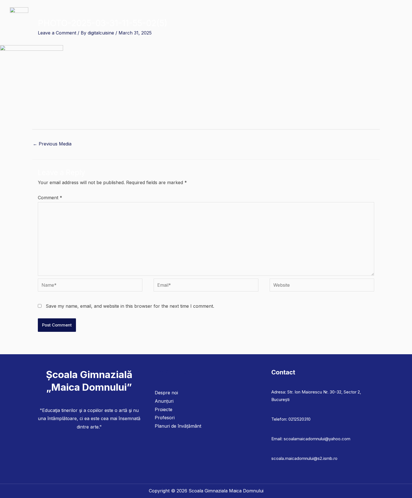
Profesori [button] (163, 16)
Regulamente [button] (306, 16)
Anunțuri (365, 16)
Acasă (104, 16)
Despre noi (166, 392)
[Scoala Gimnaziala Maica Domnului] (19, 16)
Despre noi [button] (130, 16)
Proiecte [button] (271, 16)
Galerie (340, 16)
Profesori (165, 417)
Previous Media (52, 144)
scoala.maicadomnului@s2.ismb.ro (304, 458)
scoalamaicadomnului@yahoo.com (317, 438)
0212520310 (299, 419)
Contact (390, 16)
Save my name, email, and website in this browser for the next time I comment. (130, 306)
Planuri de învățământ (232, 16)
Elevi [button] (191, 16)
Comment (50, 197)
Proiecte (163, 409)
